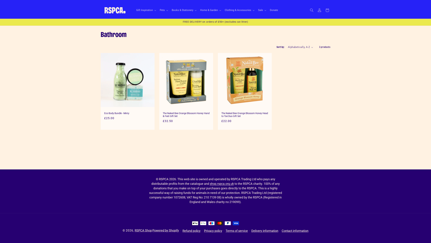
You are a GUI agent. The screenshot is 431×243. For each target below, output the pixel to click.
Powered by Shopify (165, 230)
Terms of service (237, 231)
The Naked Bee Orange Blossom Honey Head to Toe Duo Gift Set (244, 115)
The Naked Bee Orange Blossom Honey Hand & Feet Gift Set (186, 115)
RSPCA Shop (143, 230)
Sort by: (280, 47)
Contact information (295, 231)
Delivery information (264, 231)
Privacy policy (213, 231)
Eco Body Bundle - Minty (116, 113)
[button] (146, 10)
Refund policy (192, 231)
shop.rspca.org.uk (222, 183)
